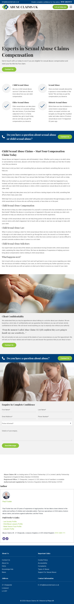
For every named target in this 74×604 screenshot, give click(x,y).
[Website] (7, 538)
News (4, 572)
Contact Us (9, 69)
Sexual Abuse (54, 85)
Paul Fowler (7, 501)
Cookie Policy (43, 560)
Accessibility (42, 563)
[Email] (3, 538)
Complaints (42, 566)
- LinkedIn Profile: (8, 529)
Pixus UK (51, 601)
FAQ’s (4, 566)
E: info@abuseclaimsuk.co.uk (48, 585)
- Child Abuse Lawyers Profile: (12, 524)
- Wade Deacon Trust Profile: (12, 526)
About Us (5, 563)
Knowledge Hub (7, 569)
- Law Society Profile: (9, 521)
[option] (37, 41)
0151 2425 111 (60, 533)
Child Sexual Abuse (21, 85)
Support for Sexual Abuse (47, 572)
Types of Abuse (43, 569)
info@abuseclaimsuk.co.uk (10, 2)
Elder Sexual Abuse (21, 102)
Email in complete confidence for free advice (46, 2)
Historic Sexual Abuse (58, 102)
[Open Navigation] (70, 7)
